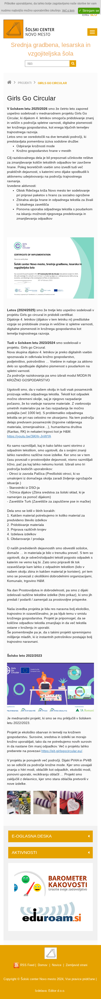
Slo (93, 15)
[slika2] (45, 802)
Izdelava (41, 990)
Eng (85, 15)
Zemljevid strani (76, 965)
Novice (56, 965)
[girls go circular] (50, 268)
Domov (42, 965)
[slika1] (19, 802)
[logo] (50, 687)
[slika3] (71, 802)
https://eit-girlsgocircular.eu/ (61, 751)
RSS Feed (26, 965)
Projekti (24, 83)
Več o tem (68, 10)
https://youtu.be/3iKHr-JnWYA (29, 436)
